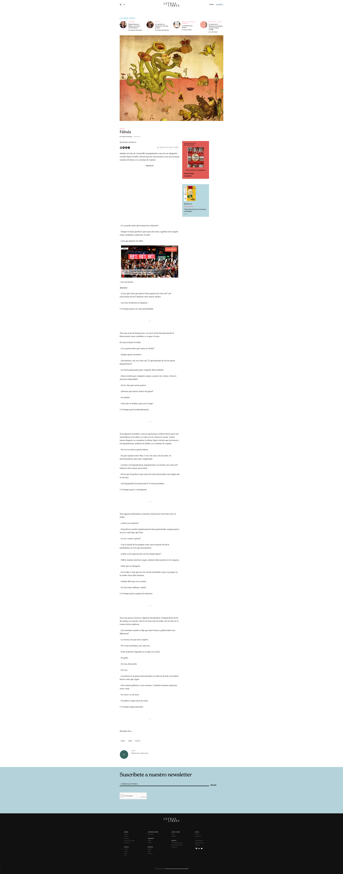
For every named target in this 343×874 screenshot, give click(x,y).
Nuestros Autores (199, 842)
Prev (184, 160)
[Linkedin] (126, 148)
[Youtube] (202, 848)
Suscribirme (198, 836)
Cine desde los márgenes (196, 170)
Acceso (197, 834)
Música (126, 853)
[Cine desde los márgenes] (196, 158)
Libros (125, 851)
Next (206, 160)
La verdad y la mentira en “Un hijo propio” (161, 26)
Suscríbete (188, 176)
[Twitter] (123, 148)
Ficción (149, 842)
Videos (219, 21)
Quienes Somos (199, 840)
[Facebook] (121, 148)
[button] (121, 4)
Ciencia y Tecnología (188, 21)
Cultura (126, 834)
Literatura (126, 842)
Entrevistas (212, 21)
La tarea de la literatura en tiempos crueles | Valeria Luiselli (216, 26)
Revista (122, 128)
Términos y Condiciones (171, 868)
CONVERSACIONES (153, 832)
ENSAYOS (150, 847)
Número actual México (177, 842)
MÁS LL (197, 832)
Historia (150, 849)
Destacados (174, 847)
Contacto (197, 845)
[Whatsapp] (129, 148)
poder (130, 741)
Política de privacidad (183, 868)
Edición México (189, 173)
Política (137, 741)
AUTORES (195, 764)
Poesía (149, 840)
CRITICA (126, 847)
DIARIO (126, 832)
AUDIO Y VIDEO (176, 832)
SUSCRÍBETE (219, 4)
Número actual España (177, 845)
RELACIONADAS (143, 764)
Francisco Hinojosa (139, 753)
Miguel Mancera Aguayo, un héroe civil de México (134, 26)
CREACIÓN (151, 838)
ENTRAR (211, 4)
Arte (125, 855)
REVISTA (174, 840)
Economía (131, 21)
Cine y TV (158, 21)
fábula (123, 741)
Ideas (149, 851)
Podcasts (174, 836)
